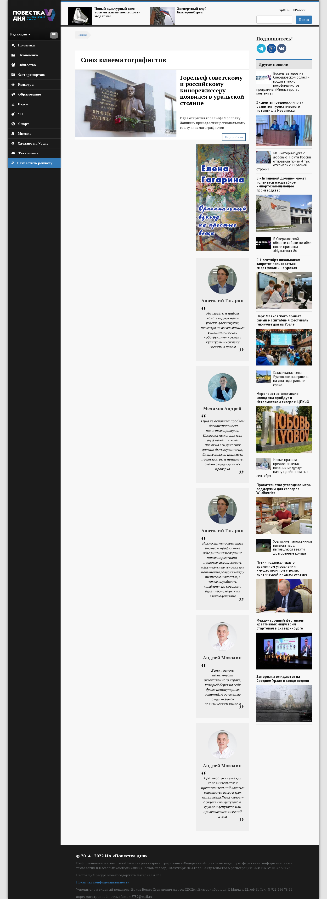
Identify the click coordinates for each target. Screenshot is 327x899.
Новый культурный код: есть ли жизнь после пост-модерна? (117, 12)
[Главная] (34, 19)
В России (299, 10)
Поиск (304, 19)
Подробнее (234, 137)
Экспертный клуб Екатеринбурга (192, 10)
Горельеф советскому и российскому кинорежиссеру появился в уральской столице (212, 90)
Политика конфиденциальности (103, 882)
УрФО (283, 10)
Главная (83, 34)
